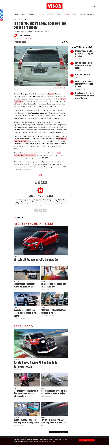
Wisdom (67, 14)
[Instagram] (24, 42)
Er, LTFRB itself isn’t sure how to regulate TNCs (53, 285)
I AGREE (86, 440)
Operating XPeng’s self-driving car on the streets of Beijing (54, 392)
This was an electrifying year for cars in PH (53, 311)
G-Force (23, 19)
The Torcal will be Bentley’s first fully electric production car (53, 422)
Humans (41, 14)
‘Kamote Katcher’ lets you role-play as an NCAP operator (26, 421)
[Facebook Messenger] (21, 42)
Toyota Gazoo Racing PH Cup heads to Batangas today (35, 364)
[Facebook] (15, 42)
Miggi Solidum (24, 35)
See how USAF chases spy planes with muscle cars (24, 285)
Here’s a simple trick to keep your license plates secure (84, 65)
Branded (90, 14)
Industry (31, 14)
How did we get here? (83, 74)
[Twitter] (1, 13)
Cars (16, 14)
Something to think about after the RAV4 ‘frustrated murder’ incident (84, 96)
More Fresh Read (59, 432)
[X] (18, 42)
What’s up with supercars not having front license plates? (84, 84)
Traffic (58, 14)
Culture (50, 14)
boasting (51, 94)
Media (82, 14)
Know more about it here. (46, 441)
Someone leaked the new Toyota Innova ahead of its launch (25, 313)
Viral (75, 14)
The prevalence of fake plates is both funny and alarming (84, 53)
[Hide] (0, 23)
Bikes (23, 14)
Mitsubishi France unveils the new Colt (36, 260)
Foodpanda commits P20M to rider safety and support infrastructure (26, 393)
